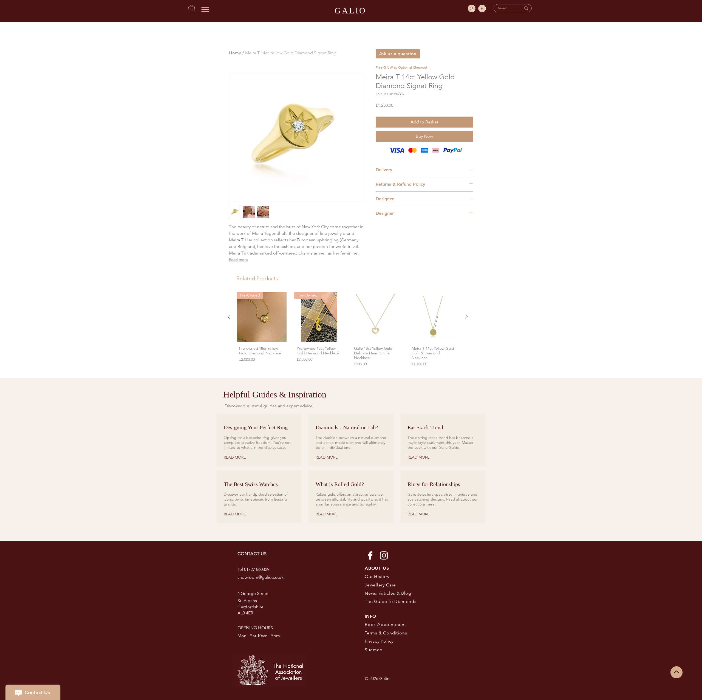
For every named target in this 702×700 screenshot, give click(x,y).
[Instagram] (383, 555)
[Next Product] (466, 317)
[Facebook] (370, 555)
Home (235, 52)
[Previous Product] (228, 317)
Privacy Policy (379, 641)
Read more (238, 259)
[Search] (526, 8)
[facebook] (482, 8)
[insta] (471, 8)
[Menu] (205, 9)
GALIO (351, 10)
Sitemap (374, 649)
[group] (347, 331)
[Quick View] (376, 317)
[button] (191, 8)
